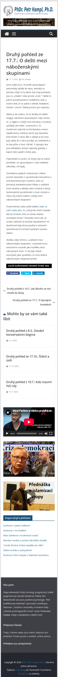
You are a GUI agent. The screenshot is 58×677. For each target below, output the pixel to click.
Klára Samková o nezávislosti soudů (20, 535)
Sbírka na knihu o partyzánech (17, 550)
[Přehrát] (7, 433)
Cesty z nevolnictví (20, 614)
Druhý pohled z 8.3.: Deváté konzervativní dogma (25, 333)
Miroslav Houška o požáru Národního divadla (25, 540)
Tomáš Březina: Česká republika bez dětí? (23, 545)
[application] (29, 421)
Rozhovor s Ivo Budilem (14, 530)
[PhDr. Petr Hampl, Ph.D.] (6, 33)
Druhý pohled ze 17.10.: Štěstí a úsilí (27, 358)
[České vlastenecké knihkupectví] (29, 20)
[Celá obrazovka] (50, 433)
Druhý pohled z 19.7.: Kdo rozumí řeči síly (29, 384)
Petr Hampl (26, 79)
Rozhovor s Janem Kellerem (16, 525)
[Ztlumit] (46, 433)
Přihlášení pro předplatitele (17, 643)
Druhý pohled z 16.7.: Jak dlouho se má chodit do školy (29, 291)
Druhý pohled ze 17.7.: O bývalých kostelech (32, 302)
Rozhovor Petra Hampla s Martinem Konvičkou (26, 555)
